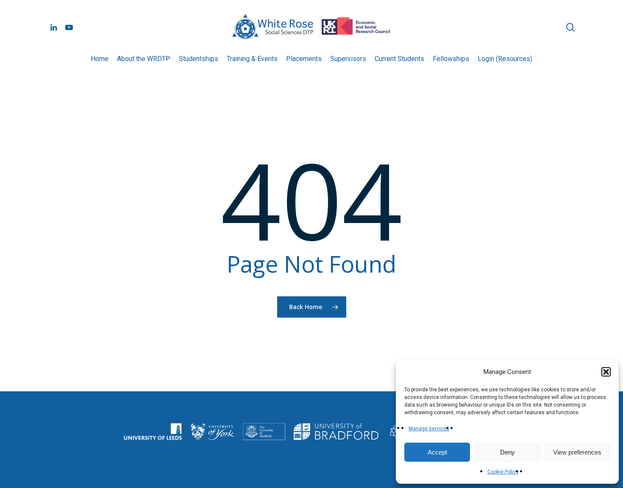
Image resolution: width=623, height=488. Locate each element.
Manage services (429, 429)
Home (99, 59)
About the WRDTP (143, 59)
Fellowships (451, 59)
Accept (437, 452)
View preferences (577, 452)
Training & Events (252, 59)
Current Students (399, 59)
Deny (507, 452)
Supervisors (348, 59)
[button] (606, 372)
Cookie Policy (503, 472)
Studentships (198, 59)
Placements (304, 59)
